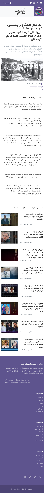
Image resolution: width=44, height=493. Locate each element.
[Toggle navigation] (4, 11)
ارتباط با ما (39, 458)
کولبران (40, 409)
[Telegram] (24, 477)
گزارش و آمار (39, 440)
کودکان (40, 432)
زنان (41, 406)
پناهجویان (39, 412)
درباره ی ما (39, 455)
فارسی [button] (7, 3)
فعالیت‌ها (40, 464)
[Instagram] (35, 477)
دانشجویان (39, 435)
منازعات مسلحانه (37, 438)
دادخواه (40, 466)
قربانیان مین (38, 429)
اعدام (41, 400)
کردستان (33, 88)
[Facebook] (29, 477)
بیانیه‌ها (40, 461)
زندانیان (40, 398)
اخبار (40, 88)
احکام (41, 403)
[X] (40, 477)
